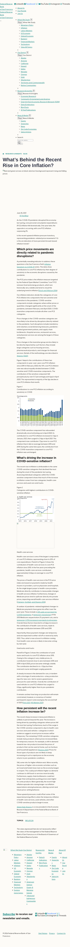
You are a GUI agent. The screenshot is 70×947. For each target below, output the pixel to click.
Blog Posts (25, 107)
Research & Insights (24, 91)
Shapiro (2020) (22, 356)
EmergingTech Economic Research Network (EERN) (40, 102)
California (24, 63)
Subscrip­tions (26, 132)
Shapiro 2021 (43, 750)
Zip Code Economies (29, 129)
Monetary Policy (27, 25)
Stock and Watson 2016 (48, 290)
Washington (25, 80)
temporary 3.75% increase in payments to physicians (37, 620)
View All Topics (26, 47)
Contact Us (61, 933)
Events (23, 121)
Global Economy (27, 36)
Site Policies (42, 933)
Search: (20, 137)
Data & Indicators (27, 104)
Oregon (24, 74)
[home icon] (3, 154)
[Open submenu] (31, 20)
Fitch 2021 (26, 703)
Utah (23, 77)
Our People (21, 11)
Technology (25, 44)
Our (27, 850)
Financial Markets (27, 42)
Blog (25, 154)
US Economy (25, 33)
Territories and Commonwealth (33, 83)
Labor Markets (26, 31)
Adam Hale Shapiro (24, 807)
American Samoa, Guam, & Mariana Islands (30, 887)
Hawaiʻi (24, 66)
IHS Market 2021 (37, 703)
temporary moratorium (42, 615)
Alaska (23, 58)
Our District (21, 52)
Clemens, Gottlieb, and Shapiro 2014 (31, 602)
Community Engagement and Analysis (35, 99)
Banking (24, 39)
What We (16, 850)
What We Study (23, 20)
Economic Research (28, 96)
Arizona (24, 61)
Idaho (23, 69)
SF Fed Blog (24, 216)
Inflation (24, 28)
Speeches (25, 124)
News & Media (22, 115)
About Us (21, 8)
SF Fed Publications (28, 110)
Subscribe (9, 914)
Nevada (24, 72)
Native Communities (28, 85)
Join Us (20, 13)
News (23, 126)
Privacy (52, 933)
